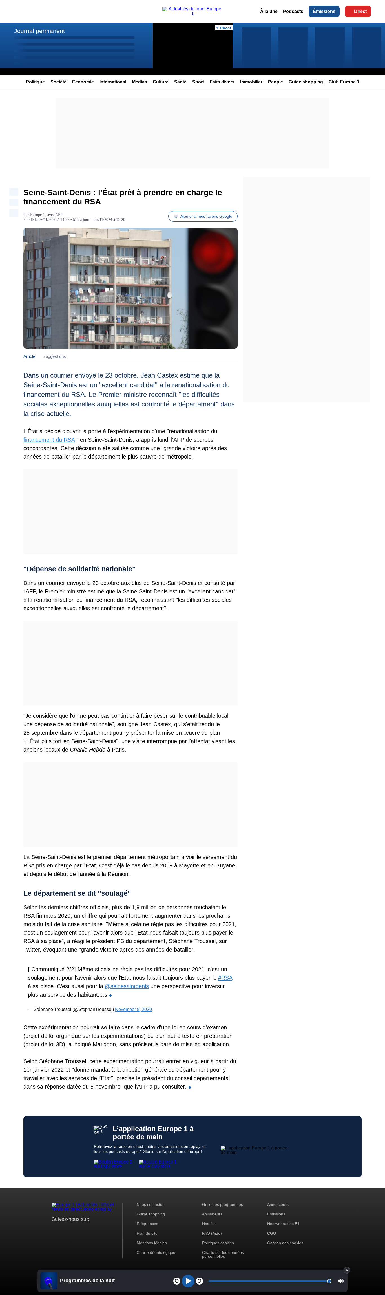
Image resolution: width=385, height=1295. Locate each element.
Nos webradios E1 (283, 1223)
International (112, 82)
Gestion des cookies (285, 1243)
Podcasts (293, 11)
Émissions (324, 11)
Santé (180, 82)
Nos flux (209, 1223)
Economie (83, 82)
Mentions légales (152, 1243)
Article (29, 356)
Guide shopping (306, 82)
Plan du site (147, 1233)
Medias (139, 82)
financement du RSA (49, 440)
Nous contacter (150, 1204)
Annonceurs (278, 1204)
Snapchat (93, 1229)
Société (58, 82)
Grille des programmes (222, 1204)
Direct (360, 11)
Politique (35, 82)
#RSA (225, 978)
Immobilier (251, 82)
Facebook (74, 1229)
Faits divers (222, 82)
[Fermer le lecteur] (347, 1270)
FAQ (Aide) (212, 1233)
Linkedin (103, 1229)
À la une (269, 11)
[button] (341, 1281)
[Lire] (188, 1281)
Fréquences (147, 1223)
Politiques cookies (218, 1243)
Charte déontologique (156, 1252)
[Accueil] (192, 13)
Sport (198, 82)
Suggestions (54, 356)
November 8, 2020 (133, 1009)
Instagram (64, 1229)
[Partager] (13, 192)
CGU (271, 1233)
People (275, 82)
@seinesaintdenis (127, 986)
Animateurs (212, 1214)
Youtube (83, 1229)
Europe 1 (37, 215)
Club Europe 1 (344, 82)
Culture (161, 82)
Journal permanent (39, 31)
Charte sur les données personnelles (223, 1254)
